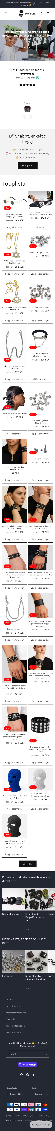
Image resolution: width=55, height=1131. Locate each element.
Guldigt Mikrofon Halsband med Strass (15, 468)
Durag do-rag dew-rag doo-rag (14, 413)
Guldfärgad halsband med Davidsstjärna (14, 262)
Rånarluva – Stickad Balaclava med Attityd (15, 797)
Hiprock (15, 1116)
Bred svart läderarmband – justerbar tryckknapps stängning (40, 623)
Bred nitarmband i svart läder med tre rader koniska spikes (40, 573)
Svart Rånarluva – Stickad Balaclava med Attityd (14, 842)
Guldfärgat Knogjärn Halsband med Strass (14, 308)
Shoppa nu (27, 165)
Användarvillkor (13, 1032)
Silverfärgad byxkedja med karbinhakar (15, 367)
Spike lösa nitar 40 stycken (40, 307)
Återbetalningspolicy (16, 1012)
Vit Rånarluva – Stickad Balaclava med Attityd (40, 794)
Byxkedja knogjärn (14, 629)
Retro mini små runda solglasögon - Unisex (14, 215)
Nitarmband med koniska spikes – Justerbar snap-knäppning (14, 574)
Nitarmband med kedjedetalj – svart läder (40, 527)
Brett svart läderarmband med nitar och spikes (14, 527)
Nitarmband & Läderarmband (33, 977)
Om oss (9, 999)
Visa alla (27, 864)
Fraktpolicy (11, 1019)
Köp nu (27, 47)
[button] (6, 14)
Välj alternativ (14, 227)
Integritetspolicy (14, 1006)
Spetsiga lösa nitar (40, 459)
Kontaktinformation (15, 1025)
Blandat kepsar (10, 914)
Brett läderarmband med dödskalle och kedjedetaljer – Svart (15, 736)
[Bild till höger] (34, 929)
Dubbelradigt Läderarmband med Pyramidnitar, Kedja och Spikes (14, 688)
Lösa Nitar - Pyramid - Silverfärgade (40, 422)
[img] (27, 74)
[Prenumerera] (46, 1054)
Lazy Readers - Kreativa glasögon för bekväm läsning (40, 213)
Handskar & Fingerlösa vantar (35, 915)
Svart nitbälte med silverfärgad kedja (40, 355)
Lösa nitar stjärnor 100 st (40, 252)
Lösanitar (7, 976)
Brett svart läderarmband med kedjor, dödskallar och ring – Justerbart (40, 675)
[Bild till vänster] (21, 929)
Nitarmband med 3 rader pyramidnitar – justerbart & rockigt (40, 749)
